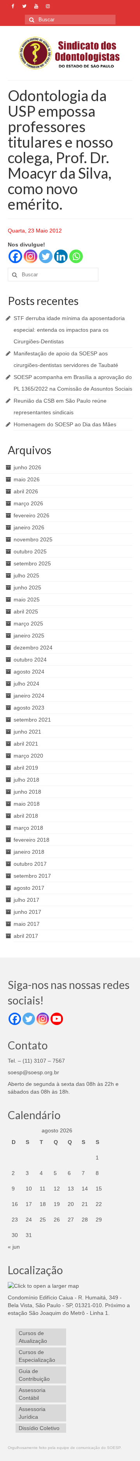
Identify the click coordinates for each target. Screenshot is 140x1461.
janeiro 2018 (29, 852)
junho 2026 (27, 467)
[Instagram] (30, 256)
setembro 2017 (32, 876)
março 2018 (28, 828)
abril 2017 (26, 936)
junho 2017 (27, 912)
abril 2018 (26, 816)
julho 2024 (26, 684)
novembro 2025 (33, 539)
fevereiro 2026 (31, 515)
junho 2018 (27, 792)
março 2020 (28, 756)
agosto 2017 (29, 888)
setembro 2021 (32, 720)
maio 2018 (27, 804)
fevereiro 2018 (31, 840)
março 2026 (28, 503)
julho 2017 (26, 900)
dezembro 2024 (33, 647)
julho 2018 (26, 780)
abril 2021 (26, 744)
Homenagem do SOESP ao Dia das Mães (65, 424)
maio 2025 (27, 599)
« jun (14, 1247)
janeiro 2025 (29, 635)
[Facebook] (15, 256)
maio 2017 (27, 924)
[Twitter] (45, 256)
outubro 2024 (30, 659)
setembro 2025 (32, 563)
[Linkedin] (61, 256)
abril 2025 (26, 611)
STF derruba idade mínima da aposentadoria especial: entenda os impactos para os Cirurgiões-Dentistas (69, 330)
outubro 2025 (30, 551)
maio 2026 (27, 479)
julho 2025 (26, 575)
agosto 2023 (29, 708)
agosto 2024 (29, 671)
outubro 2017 (30, 864)
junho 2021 (27, 732)
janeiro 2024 (29, 696)
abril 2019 (26, 768)
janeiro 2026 (29, 527)
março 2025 (28, 623)
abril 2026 (26, 491)
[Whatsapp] (76, 256)
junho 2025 (27, 587)
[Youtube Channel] (57, 1019)
